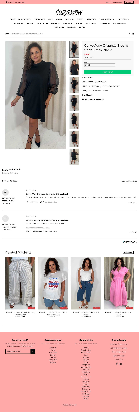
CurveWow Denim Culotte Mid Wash (86, 313)
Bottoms (123, 19)
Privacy (53, 362)
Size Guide (53, 353)
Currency (18, 2)
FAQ (53, 350)
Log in (108, 2)
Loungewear (42, 23)
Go (33, 351)
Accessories (91, 23)
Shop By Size (24, 19)
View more (128, 252)
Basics (29, 23)
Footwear (59, 27)
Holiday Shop (119, 23)
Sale (50, 19)
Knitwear (71, 27)
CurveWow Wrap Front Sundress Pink (118, 313)
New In (59, 19)
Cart (130, 2)
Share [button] (55, 202)
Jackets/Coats (107, 19)
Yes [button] (46, 202)
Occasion (67, 23)
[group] (13, 170)
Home (12, 19)
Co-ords (55, 23)
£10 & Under (39, 19)
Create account (117, 2)
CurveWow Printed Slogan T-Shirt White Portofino (53, 313)
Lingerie (78, 23)
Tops (79, 19)
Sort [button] (4, 181)
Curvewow (73, 405)
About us (53, 348)
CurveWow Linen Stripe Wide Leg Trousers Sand (20, 313)
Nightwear (18, 23)
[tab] (129, 181)
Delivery (53, 355)
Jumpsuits (91, 19)
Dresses (69, 19)
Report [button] (50, 202)
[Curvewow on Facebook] (129, 33)
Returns (53, 357)
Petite (82, 27)
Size (85, 62)
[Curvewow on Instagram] (133, 33)
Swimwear (105, 23)
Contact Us (53, 360)
